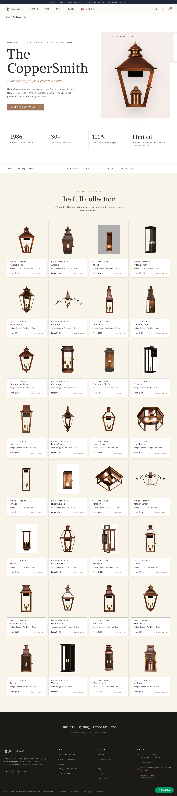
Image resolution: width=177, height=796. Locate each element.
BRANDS (34, 9)
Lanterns (73, 169)
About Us (101, 754)
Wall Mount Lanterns (66, 754)
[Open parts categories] (76, 9)
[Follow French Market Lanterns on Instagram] (12, 771)
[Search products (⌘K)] (156, 9)
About (90, 169)
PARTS (71, 9)
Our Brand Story (104, 759)
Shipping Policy (88, 792)
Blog (99, 768)
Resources (107, 169)
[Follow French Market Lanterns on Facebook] (6, 771)
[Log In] (162, 9)
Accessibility (101, 792)
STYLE (59, 9)
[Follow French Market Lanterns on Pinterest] (19, 771)
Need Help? (166, 790)
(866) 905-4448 (57, 2)
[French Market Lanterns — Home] (16, 9)
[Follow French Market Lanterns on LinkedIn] (25, 771)
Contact (101, 773)
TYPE (47, 9)
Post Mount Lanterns (67, 759)
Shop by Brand (64, 773)
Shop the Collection (23, 107)
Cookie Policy (61, 792)
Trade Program (104, 778)
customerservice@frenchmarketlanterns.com (85, 2)
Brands (10, 169)
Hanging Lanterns (65, 764)
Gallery (100, 764)
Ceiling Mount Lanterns (67, 768)
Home (8, 17)
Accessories (128, 169)
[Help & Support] (149, 9)
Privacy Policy (49, 792)
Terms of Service (74, 792)
